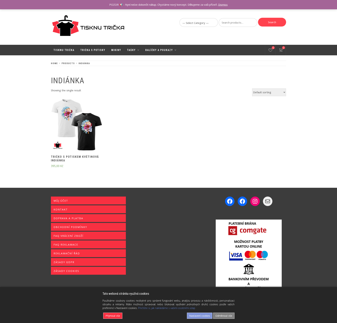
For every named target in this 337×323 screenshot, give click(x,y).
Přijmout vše (112, 315)
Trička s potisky (92, 50)
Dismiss (223, 4)
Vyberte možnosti (71, 127)
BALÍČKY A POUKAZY (159, 50)
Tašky (131, 50)
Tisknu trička (64, 50)
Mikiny (116, 50)
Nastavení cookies (199, 315)
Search (272, 22)
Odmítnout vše (223, 315)
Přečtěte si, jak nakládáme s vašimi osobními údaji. (167, 308)
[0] (270, 50)
